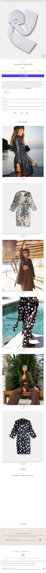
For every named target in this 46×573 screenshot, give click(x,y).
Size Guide (3, 97)
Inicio (20, 523)
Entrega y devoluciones (6, 100)
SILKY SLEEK (23, 62)
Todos (23, 469)
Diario (23, 559)
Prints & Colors (4, 108)
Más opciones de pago (23, 78)
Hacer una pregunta (5, 104)
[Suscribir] (40, 539)
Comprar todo (24, 523)
